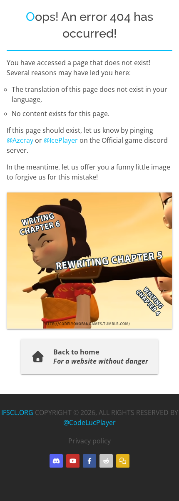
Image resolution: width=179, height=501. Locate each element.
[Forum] (122, 461)
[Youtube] (73, 461)
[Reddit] (106, 461)
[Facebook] (89, 461)
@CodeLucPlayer (89, 422)
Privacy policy (89, 440)
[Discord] (56, 461)
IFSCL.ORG (17, 412)
